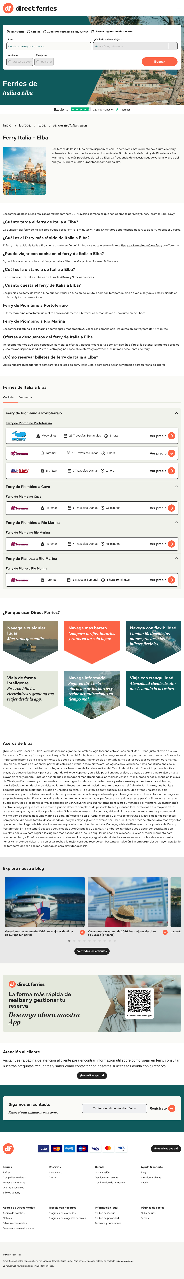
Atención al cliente (151, 1177)
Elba (41, 125)
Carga (52, 1177)
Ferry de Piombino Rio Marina (28, 532)
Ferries (145, 1218)
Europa (25, 125)
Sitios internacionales (15, 1223)
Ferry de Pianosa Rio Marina (26, 568)
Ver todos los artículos (92, 951)
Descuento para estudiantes (18, 1228)
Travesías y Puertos (14, 1182)
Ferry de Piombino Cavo (23, 496)
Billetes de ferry (11, 1192)
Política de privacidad (107, 1218)
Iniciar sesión (102, 1172)
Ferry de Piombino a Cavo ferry (141, 245)
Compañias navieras (14, 1177)
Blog (143, 1172)
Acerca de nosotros (14, 1213)
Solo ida (35, 31)
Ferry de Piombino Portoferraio (29, 423)
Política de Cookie (105, 1213)
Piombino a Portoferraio (28, 313)
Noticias (7, 1218)
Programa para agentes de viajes (67, 1218)
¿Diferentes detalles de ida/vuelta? (67, 31)
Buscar (159, 61)
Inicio (7, 125)
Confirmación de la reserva (110, 1182)
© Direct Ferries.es (12, 1255)
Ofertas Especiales (13, 1187)
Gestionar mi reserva (106, 1177)
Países (7, 1172)
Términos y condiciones (108, 1223)
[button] (92, 413)
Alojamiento (55, 1172)
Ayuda (144, 1182)
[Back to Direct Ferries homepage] (30, 8)
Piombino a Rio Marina (32, 328)
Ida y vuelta (17, 31)
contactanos (127, 1261)
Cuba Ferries (148, 1213)
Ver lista (8, 397)
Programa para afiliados (62, 1213)
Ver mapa (25, 397)
